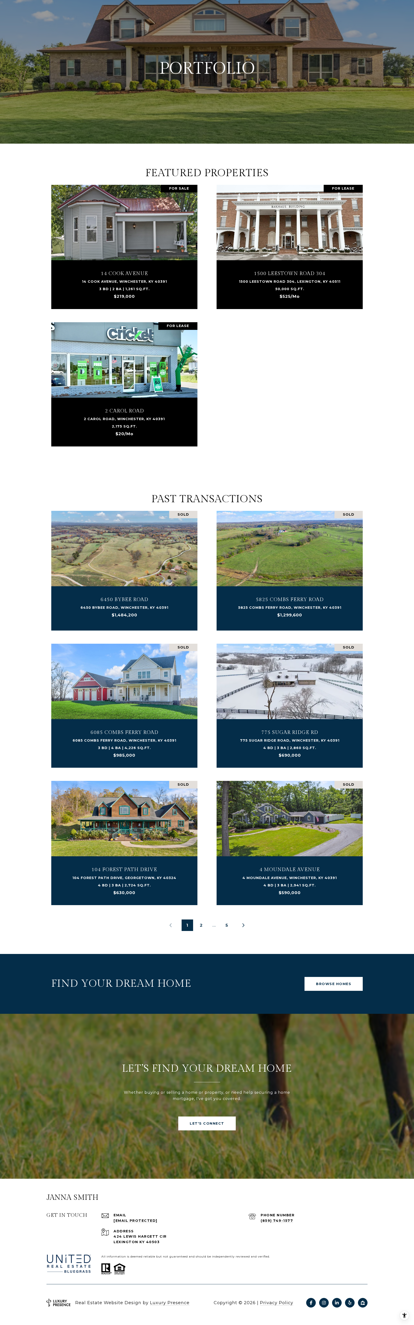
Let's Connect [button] (207, 1123)
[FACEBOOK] (311, 1303)
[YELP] (350, 1303)
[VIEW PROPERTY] (124, 240)
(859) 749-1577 (277, 1220)
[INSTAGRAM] (324, 1303)
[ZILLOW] (363, 1303)
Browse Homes (333, 984)
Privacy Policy (276, 1302)
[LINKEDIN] (337, 1303)
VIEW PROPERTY (124, 244)
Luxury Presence (170, 1302)
